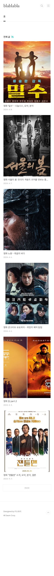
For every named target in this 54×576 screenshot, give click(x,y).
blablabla (11, 5)
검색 (42, 6)
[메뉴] (48, 5)
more (27, 488)
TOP (48, 512)
